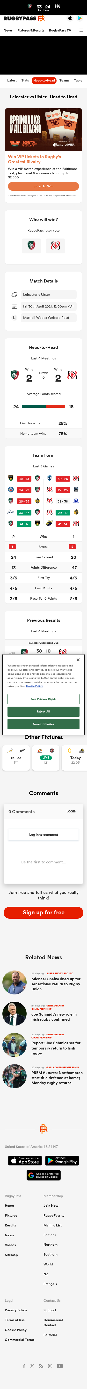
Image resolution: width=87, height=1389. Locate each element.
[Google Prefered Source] (44, 1176)
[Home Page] (24, 18)
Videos (10, 1245)
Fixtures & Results (30, 30)
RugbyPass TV (60, 30)
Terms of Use (15, 1320)
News (8, 30)
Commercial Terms (19, 1339)
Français (50, 1284)
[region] (43, 694)
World (48, 1264)
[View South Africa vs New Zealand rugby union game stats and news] (16, 758)
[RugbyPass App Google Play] (62, 1161)
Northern (51, 1244)
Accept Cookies (43, 724)
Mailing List (53, 1225)
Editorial (50, 1334)
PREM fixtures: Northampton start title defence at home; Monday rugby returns (57, 1076)
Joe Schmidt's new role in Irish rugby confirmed (54, 1013)
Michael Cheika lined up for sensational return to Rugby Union (55, 982)
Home (9, 1205)
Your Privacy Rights (43, 699)
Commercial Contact (53, 1322)
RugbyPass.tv (54, 1215)
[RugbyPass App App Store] (25, 1161)
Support (50, 1310)
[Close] (78, 659)
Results (10, 1225)
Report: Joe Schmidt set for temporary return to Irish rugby (55, 1044)
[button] (82, 30)
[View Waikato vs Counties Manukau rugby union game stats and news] (45, 758)
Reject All (43, 711)
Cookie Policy (16, 1329)
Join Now (51, 1205)
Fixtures (11, 1215)
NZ (46, 1274)
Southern (51, 1254)
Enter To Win (43, 186)
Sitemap (11, 1254)
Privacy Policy (16, 1310)
